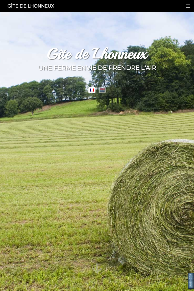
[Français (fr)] (92, 90)
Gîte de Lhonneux (31, 6)
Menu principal (188, 6)
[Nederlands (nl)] (102, 90)
